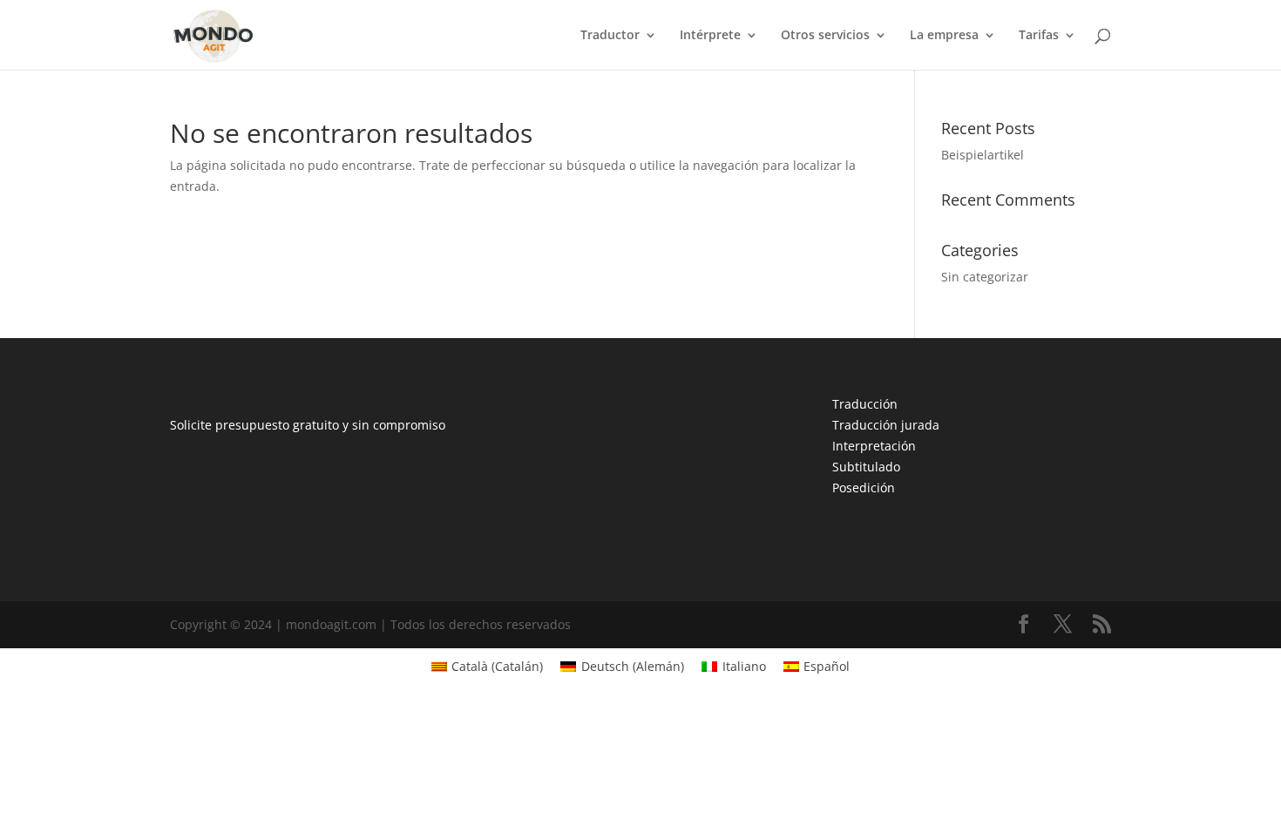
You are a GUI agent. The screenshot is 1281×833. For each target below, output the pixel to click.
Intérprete (710, 36)
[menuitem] (487, 666)
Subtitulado (866, 466)
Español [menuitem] (826, 666)
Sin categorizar (984, 276)
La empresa (944, 36)
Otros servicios (825, 36)
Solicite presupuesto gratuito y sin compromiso (307, 424)
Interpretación (874, 445)
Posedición (863, 487)
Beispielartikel (982, 154)
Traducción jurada (885, 424)
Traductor (610, 36)
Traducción (865, 404)
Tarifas (1039, 36)
